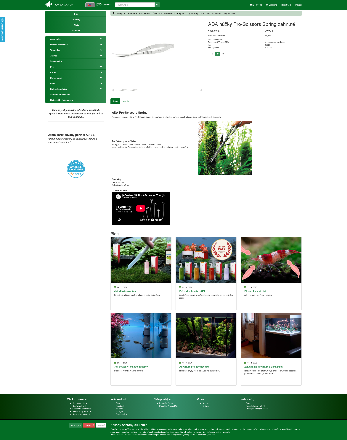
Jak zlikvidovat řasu (125, 291)
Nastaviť (101, 425)
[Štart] (113, 13)
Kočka (53, 72)
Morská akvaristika (59, 44)
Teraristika (55, 50)
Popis (115, 101)
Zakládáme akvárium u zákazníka (263, 366)
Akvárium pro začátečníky (194, 366)
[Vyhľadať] (157, 4)
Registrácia (286, 4)
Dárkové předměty (58, 89)
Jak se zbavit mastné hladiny (131, 366)
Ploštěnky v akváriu (255, 291)
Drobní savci (56, 78)
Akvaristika (55, 39)
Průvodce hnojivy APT (192, 291)
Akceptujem (76, 425)
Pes (52, 66)
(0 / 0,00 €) (257, 4)
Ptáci (52, 83)
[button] (99, 39)
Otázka (126, 101)
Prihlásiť (298, 4)
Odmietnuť (89, 425)
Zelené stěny (56, 61)
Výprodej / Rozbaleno (60, 94)
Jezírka (53, 55)
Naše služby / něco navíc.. (62, 100)
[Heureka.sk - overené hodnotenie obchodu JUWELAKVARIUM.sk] (76, 168)
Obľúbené (272, 4)
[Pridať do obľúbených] (223, 54)
